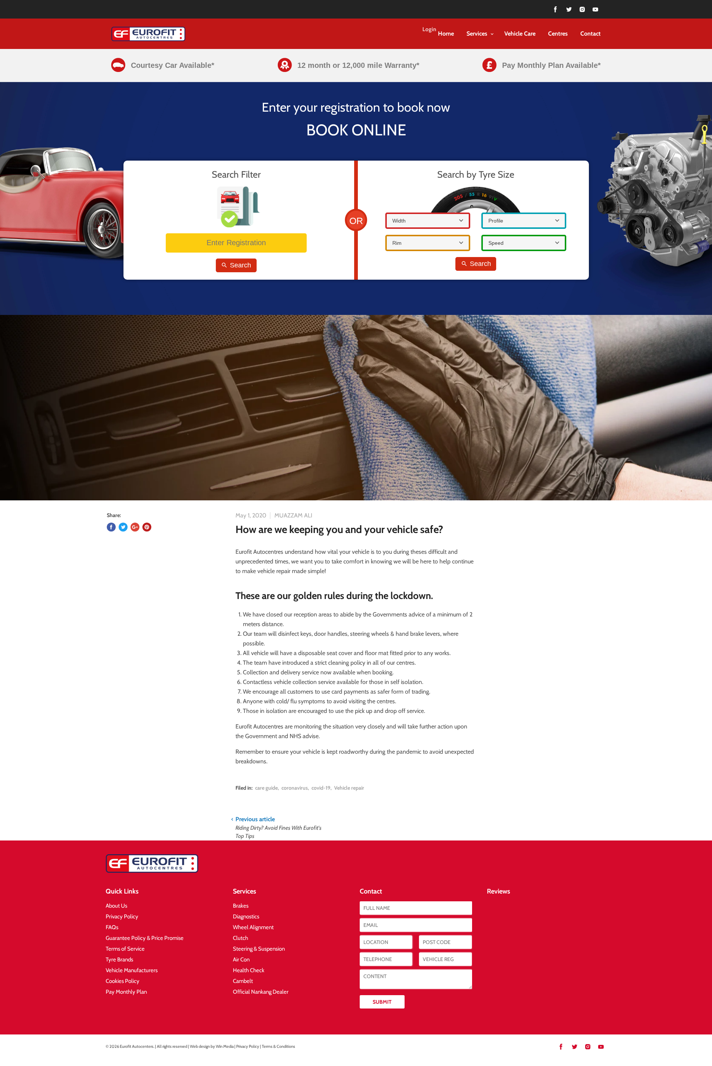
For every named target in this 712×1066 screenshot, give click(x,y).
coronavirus (294, 787)
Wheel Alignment (253, 927)
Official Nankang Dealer (261, 991)
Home (446, 33)
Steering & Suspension (259, 948)
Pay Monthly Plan (126, 991)
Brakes (240, 905)
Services (478, 33)
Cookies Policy (122, 981)
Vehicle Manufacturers (132, 970)
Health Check (248, 970)
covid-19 (321, 787)
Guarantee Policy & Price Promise (145, 938)
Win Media (225, 1046)
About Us (116, 905)
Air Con (241, 959)
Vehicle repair (349, 787)
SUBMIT (382, 1001)
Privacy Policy (122, 916)
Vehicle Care (519, 33)
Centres (558, 33)
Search (239, 265)
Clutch (240, 938)
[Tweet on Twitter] (123, 527)
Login (429, 29)
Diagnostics (246, 916)
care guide (266, 787)
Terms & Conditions (278, 1046)
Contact (590, 33)
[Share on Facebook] (111, 527)
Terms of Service (125, 948)
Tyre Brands (119, 959)
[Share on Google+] (135, 527)
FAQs (112, 927)
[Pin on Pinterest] (146, 527)
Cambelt (243, 981)
